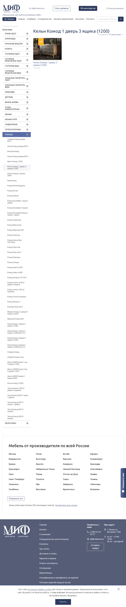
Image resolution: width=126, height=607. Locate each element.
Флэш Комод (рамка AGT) (17, 146)
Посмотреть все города (66, 505)
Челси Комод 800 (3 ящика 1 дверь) (15, 403)
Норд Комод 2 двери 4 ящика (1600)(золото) (16, 346)
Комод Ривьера (13, 257)
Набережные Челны (45, 469)
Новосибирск (96, 469)
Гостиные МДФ (12, 66)
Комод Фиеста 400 (15, 267)
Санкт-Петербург (16, 479)
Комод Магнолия (14, 225)
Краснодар (95, 464)
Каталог (43, 529)
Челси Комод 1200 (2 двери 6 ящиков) (15, 389)
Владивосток (15, 459)
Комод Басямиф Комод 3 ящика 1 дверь (17, 214)
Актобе (66, 454)
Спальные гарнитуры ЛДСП (15, 79)
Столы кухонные (13, 130)
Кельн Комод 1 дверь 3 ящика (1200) (16, 167)
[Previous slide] (49, 57)
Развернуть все (16, 498)
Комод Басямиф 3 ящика (17, 208)
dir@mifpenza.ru (38, 8)
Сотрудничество (45, 19)
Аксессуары (10, 423)
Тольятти (40, 479)
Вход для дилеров (116, 8)
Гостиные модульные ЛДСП (13, 60)
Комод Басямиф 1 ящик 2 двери (17, 202)
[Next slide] (56, 57)
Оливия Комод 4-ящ (15, 357)
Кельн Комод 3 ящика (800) (16, 175)
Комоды (9, 135)
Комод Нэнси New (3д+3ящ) (14, 241)
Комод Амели (13, 196)
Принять (63, 602)
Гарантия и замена (47, 558)
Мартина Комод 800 (15, 319)
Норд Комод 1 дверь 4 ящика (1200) (16, 325)
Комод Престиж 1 (14, 252)
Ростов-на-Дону (70, 474)
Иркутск (39, 464)
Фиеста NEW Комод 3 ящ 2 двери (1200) (17, 370)
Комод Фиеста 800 (15, 272)
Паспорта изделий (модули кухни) (55, 582)
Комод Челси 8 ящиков (16, 297)
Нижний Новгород (71, 469)
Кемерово (68, 464)
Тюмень (94, 479)
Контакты (90, 19)
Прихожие (10, 92)
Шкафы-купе (11, 119)
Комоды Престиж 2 (15, 307)
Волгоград (41, 459)
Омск (11, 474)
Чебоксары (95, 484)
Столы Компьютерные (12, 108)
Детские (9, 97)
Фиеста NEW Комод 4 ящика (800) (15, 377)
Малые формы (11, 102)
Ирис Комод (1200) (15, 161)
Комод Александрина (16, 186)
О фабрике (31, 19)
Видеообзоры (45, 573)
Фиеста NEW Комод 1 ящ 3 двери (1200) (17, 363)
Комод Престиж (13, 247)
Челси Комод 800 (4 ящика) (15, 417)
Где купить (79, 19)
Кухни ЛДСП (10, 34)
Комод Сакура (13, 262)
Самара (93, 474)
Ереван (12, 464)
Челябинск (14, 489)
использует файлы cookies (39, 589)
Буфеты (8, 49)
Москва (12, 454)
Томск (66, 479)
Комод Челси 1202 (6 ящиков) (15, 291)
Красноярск (14, 469)
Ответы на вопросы (48, 563)
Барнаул (94, 454)
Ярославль (41, 489)
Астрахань (95, 489)
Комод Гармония (14, 220)
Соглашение (45, 568)
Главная (21, 19)
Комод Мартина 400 (15, 230)
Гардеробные (11, 124)
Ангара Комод (13, 151)
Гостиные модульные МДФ (13, 72)
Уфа (37, 484)
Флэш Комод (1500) (15, 383)
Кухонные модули (14, 44)
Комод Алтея (12, 191)
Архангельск (69, 489)
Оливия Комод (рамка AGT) (16, 140)
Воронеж (67, 459)
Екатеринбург (96, 459)
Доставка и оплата (47, 553)
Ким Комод (11, 181)
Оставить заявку (95, 546)
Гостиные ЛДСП (12, 54)
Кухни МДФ (10, 39)
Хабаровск (68, 484)
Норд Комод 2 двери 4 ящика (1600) (16, 339)
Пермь (39, 474)
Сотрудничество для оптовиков (54, 539)
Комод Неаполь (13, 235)
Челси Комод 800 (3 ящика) (15, 410)
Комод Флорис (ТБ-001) (17, 278)
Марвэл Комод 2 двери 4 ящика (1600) (17, 313)
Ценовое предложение (63, 19)
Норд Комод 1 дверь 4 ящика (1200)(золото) (16, 332)
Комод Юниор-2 (13, 302)
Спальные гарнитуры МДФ (15, 86)
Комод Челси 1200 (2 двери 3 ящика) (15, 284)
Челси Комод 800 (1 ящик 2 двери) (17, 396)
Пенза (39, 454)
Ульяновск (14, 484)
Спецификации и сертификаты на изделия (58, 578)
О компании (44, 534)
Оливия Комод (13, 352)
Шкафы (8, 114)
